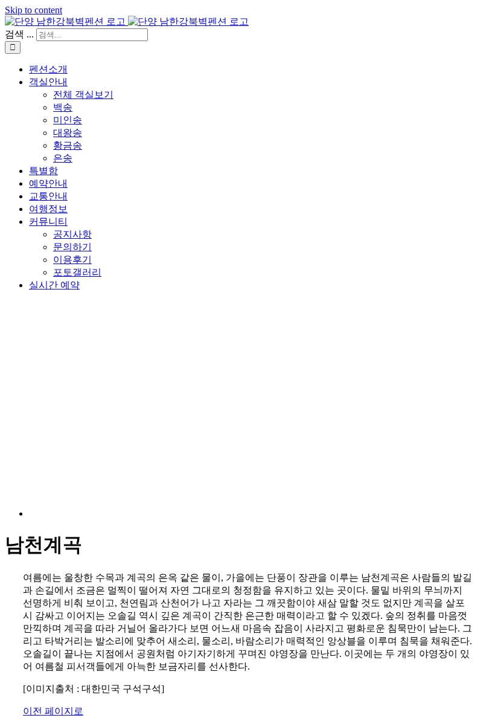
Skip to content (33, 10)
